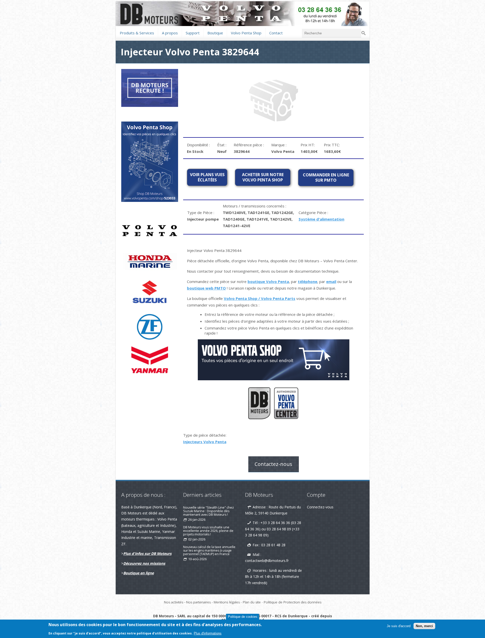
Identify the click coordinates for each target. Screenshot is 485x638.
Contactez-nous (273, 464)
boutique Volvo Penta (268, 281)
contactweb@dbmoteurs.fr (267, 560)
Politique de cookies (242, 617)
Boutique (215, 32)
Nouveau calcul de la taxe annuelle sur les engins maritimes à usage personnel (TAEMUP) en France (209, 550)
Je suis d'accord (398, 626)
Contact (276, 32)
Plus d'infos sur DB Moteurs (147, 553)
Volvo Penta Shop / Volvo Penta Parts (259, 298)
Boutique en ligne (138, 573)
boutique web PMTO (206, 288)
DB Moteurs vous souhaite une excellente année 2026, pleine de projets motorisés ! (208, 530)
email (331, 281)
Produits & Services (137, 32)
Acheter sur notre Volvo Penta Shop (263, 177)
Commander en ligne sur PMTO (326, 177)
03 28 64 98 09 (279, 529)
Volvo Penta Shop (246, 32)
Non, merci (424, 626)
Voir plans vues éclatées (207, 177)
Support (193, 32)
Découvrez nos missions (144, 563)
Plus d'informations (208, 633)
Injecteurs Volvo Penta (204, 441)
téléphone (307, 281)
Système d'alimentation (321, 219)
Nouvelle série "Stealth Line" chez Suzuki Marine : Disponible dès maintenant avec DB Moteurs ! (208, 511)
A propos (170, 32)
